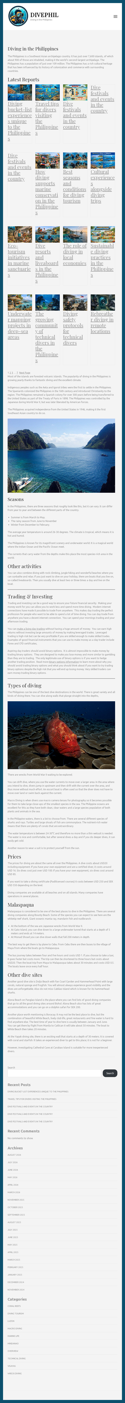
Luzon (11, 1321)
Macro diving (15, 1328)
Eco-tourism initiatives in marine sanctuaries (19, 260)
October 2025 (15, 1207)
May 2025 (12, 1245)
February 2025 (15, 1267)
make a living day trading (31, 628)
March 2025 (14, 1260)
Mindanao (13, 1343)
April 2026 (13, 1185)
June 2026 (13, 1170)
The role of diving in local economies (75, 254)
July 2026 (13, 1162)
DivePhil (44, 14)
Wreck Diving (15, 1373)
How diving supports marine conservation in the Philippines (46, 192)
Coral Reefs (14, 1306)
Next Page (24, 372)
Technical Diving (17, 1358)
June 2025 (13, 1237)
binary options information (64, 661)
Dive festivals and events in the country (75, 115)
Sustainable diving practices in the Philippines (102, 260)
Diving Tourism (16, 1313)
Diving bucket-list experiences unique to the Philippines (20, 121)
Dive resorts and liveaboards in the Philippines (46, 263)
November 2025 (16, 1200)
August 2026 (14, 1155)
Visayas (12, 1366)
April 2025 (13, 1252)
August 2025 (14, 1222)
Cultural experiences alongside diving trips (103, 186)
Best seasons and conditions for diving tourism (74, 186)
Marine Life (13, 1336)
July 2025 (13, 1230)
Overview (13, 1351)
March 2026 (14, 1192)
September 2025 (16, 1215)
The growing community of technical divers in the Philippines (46, 337)
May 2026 (12, 1177)
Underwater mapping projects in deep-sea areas (20, 325)
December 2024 (16, 1282)
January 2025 (15, 1275)
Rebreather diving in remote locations (102, 322)
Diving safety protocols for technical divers (73, 328)
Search (11, 1067)
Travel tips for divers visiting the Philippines (47, 118)
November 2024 (16, 1289)
